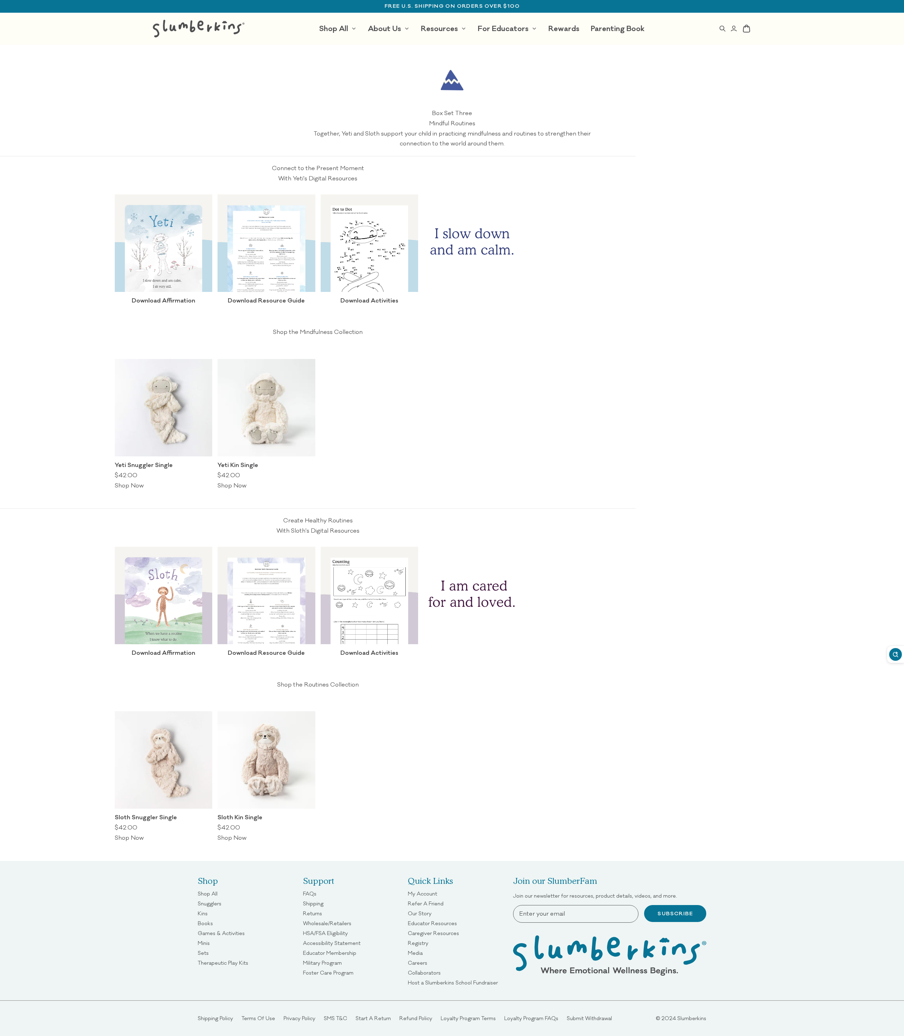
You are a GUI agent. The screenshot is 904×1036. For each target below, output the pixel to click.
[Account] (734, 28)
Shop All (208, 893)
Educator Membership (329, 953)
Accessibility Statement (332, 943)
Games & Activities (221, 933)
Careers (417, 962)
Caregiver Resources (433, 933)
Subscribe (675, 913)
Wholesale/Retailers (327, 923)
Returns (312, 913)
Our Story (420, 913)
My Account (422, 893)
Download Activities (369, 300)
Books (205, 923)
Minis (204, 943)
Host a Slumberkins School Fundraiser (453, 982)
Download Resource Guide (266, 300)
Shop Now (129, 485)
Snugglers (209, 903)
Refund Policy (415, 1018)
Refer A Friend (426, 903)
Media (415, 953)
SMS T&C (335, 1018)
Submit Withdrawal (589, 1018)
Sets (203, 953)
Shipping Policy (215, 1018)
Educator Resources (432, 923)
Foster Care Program (328, 972)
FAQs (309, 893)
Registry (418, 943)
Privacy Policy (299, 1018)
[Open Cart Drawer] (746, 28)
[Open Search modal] (722, 28)
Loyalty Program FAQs (531, 1018)
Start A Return (373, 1018)
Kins (203, 913)
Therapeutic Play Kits (223, 962)
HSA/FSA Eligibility (325, 933)
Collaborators (424, 972)
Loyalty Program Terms (468, 1018)
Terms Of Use (258, 1018)
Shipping (313, 903)
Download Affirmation (163, 300)
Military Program (322, 962)
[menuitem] (338, 28)
